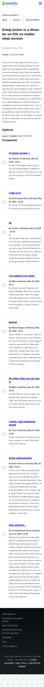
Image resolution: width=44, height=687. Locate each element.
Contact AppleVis (9, 646)
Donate (5, 621)
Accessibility (9, 662)
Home (4, 20)
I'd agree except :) (19, 153)
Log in (5, 136)
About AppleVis (9, 614)
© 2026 (33, 659)
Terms (17, 662)
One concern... (17, 525)
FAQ (4, 642)
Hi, (10, 222)
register (13, 136)
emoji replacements (20, 458)
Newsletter (6, 637)
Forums (16, 20)
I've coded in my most (21, 275)
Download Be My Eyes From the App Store (12, 631)
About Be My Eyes (10, 625)
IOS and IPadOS (32, 20)
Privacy (24, 662)
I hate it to (15, 193)
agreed (13, 322)
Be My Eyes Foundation (12, 618)
